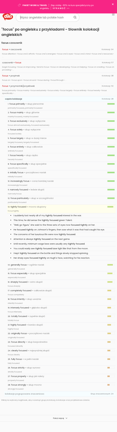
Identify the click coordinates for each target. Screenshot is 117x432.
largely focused (15, 142)
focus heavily (17, 155)
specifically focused (17, 168)
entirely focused (15, 150)
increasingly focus (20, 181)
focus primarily (17, 103)
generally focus (19, 264)
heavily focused (15, 159)
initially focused (15, 176)
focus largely (16, 138)
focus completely (16, 294)
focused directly (15, 346)
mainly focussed (30, 116)
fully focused (14, 363)
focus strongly (18, 384)
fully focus (16, 359)
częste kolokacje (13, 98)
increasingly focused (17, 185)
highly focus (13, 329)
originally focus (19, 333)
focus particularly (20, 198)
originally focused (16, 337)
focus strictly (18, 367)
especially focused (17, 277)
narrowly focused (19, 189)
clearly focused (19, 350)
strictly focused (15, 371)
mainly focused (15, 116)
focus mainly (16, 112)
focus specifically (19, 163)
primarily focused (16, 108)
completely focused (20, 290)
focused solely (14, 133)
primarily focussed (33, 108)
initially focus (16, 172)
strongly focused (15, 389)
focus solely (16, 129)
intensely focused (20, 307)
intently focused (15, 303)
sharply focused (19, 282)
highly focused (18, 324)
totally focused (19, 316)
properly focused (16, 380)
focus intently (18, 299)
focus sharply (14, 286)
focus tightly (13, 210)
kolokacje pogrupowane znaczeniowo (24, 393)
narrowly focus (15, 193)
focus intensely (15, 311)
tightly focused (18, 206)
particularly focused (17, 202)
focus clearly (14, 354)
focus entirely (17, 146)
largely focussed (31, 142)
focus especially (19, 273)
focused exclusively (40, 125)
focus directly (18, 342)
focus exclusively (18, 121)
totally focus (13, 320)
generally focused (16, 269)
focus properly (18, 376)
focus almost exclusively (19, 125)
